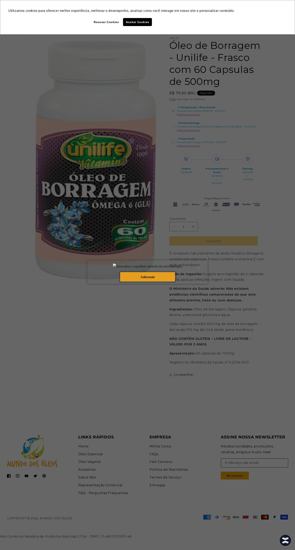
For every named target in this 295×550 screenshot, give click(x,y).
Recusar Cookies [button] (106, 22)
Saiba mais (147, 277)
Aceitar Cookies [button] (137, 22)
